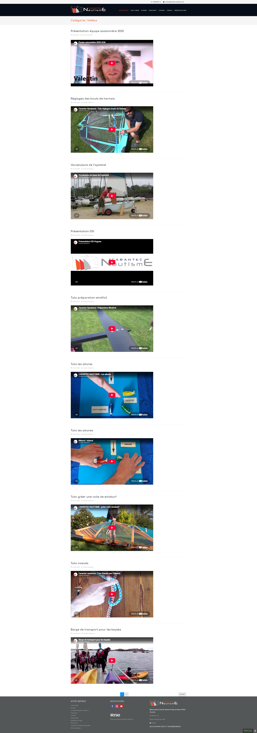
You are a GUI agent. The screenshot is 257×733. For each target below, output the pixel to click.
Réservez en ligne (180, 10)
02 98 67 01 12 (154, 716)
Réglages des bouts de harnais (93, 98)
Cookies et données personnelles (80, 725)
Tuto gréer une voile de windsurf (94, 496)
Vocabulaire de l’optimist (88, 165)
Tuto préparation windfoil (89, 297)
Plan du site (74, 723)
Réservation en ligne (76, 720)
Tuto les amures (82, 430)
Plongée (144, 10)
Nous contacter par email (157, 719)
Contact (169, 10)
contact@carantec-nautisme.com (174, 2)
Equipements (74, 718)
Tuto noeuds (79, 563)
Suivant (182, 694)
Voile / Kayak (135, 10)
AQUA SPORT (152, 10)
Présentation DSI (82, 231)
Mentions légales (76, 728)
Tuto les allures (81, 364)
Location (162, 10)
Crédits (153, 723)
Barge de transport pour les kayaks (96, 629)
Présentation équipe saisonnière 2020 (97, 31)
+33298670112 (156, 2)
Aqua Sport (74, 713)
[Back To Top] (252, 728)
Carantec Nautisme (87, 35)
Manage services (248, 730)
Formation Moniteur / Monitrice (80, 710)
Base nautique (123, 10)
